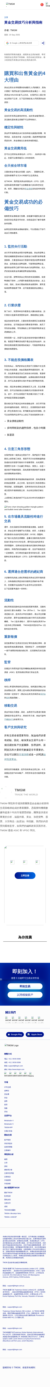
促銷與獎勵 (8, 1147)
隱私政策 (7, 1200)
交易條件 (7, 1150)
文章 (5, 1163)
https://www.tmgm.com (16, 1069)
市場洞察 (7, 1184)
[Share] (43, 43)
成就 (5, 1206)
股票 (5, 1105)
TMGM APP (8, 1127)
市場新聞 (7, 1180)
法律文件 (7, 1203)
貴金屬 (6, 1094)
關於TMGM (8, 1193)
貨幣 (5, 1101)
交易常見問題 (9, 1173)
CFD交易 (7, 1087)
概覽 (5, 1159)
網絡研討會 (8, 1170)
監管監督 (7, 1196)
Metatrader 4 (8, 1121)
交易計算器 (8, 1131)
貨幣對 (6, 1091)
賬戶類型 (7, 1140)
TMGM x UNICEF (10, 1217)
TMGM (20, 790)
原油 (5, 1112)
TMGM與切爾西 (9, 1210)
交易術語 (7, 1177)
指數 (5, 1108)
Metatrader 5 (8, 1124)
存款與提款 (8, 1143)
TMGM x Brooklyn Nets (12, 1213)
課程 (5, 1166)
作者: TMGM (10, 30)
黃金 (5, 1098)
